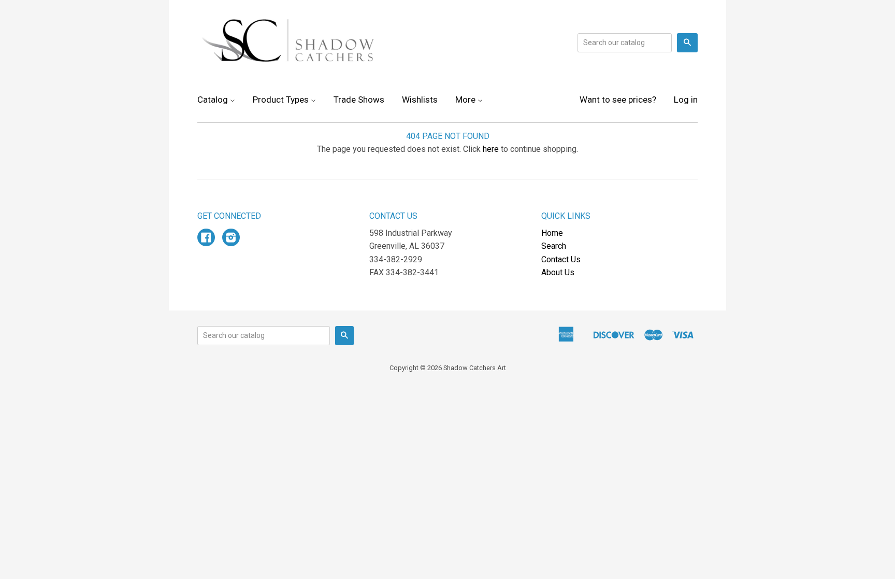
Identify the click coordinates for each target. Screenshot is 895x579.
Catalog (213, 99)
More (466, 99)
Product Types (282, 99)
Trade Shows (359, 99)
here (491, 149)
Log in (686, 99)
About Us (557, 272)
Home (552, 233)
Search (553, 246)
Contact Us (561, 259)
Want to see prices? (618, 99)
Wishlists (420, 99)
